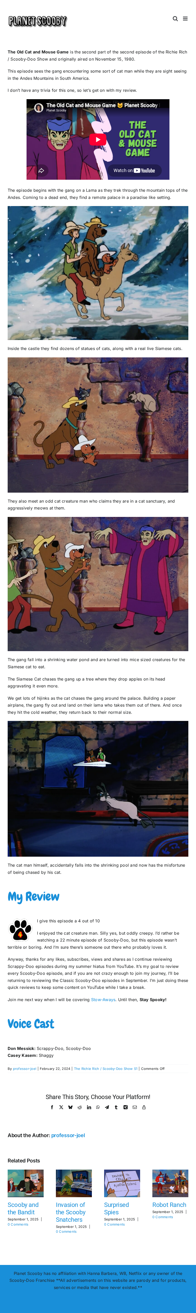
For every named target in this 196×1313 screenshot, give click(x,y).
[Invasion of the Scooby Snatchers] (74, 1172)
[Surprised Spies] (122, 1172)
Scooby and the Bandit (23, 1208)
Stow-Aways (103, 999)
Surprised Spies (116, 1208)
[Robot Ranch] (170, 1172)
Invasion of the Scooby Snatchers (70, 1212)
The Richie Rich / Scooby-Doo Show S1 (106, 1069)
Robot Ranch (169, 1204)
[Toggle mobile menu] (185, 18)
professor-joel (24, 1069)
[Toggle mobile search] (175, 18)
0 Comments (18, 1224)
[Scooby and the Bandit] (26, 1172)
